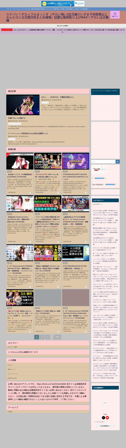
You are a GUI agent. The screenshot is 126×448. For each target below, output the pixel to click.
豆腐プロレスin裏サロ (16, 118)
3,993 (57, 337)
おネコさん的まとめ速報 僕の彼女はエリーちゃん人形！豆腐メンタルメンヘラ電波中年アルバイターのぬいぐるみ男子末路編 (105, 212)
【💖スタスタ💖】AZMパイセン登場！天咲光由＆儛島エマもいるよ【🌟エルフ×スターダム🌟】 (46, 177)
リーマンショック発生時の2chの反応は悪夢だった (28, 133)
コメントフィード (13, 373)
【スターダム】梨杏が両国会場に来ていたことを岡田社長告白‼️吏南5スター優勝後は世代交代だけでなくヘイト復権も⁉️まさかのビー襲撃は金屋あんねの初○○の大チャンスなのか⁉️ (47, 221)
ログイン (10, 365)
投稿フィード (11, 369)
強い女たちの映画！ (63, 25)
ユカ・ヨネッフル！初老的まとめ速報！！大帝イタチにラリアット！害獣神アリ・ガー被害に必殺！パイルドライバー (105, 317)
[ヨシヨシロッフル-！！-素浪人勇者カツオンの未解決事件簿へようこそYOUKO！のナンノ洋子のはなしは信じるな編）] (105, 350)
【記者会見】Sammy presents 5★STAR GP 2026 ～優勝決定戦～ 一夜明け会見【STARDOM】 (19, 219)
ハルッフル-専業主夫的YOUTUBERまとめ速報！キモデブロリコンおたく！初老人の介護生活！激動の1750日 (105, 294)
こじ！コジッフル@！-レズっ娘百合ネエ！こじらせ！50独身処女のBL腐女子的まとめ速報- (105, 261)
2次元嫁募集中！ (105, 426)
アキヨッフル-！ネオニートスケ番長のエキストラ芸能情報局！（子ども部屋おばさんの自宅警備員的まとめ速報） (105, 342)
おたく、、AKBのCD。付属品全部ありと (57, 97)
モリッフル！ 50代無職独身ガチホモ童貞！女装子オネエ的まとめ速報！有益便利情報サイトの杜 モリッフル (105, 358)
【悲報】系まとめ (15, 123)
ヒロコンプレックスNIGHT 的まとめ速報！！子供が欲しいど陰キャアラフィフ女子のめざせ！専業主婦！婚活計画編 (105, 375)
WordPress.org (12, 378)
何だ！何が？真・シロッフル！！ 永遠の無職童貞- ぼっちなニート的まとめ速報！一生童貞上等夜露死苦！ (105, 269)
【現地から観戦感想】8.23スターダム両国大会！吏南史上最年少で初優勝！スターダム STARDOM (47, 268)
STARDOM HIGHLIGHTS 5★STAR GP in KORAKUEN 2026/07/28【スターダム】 (75, 177)
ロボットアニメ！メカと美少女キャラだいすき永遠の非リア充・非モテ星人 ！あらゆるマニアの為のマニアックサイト (105, 286)
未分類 (45, 102)
